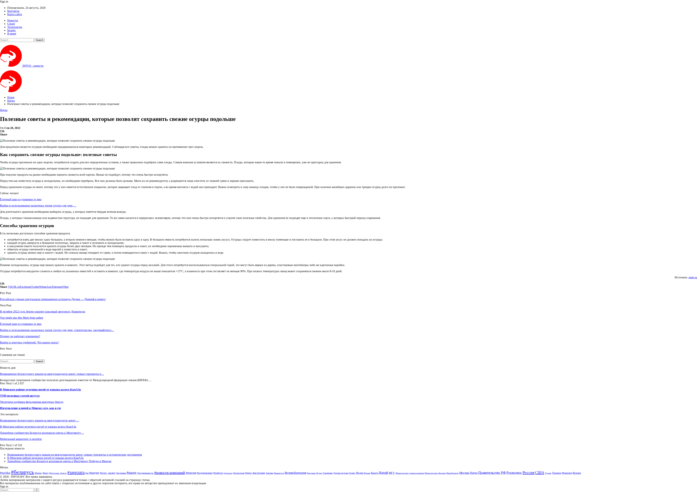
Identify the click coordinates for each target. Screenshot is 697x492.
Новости (12, 20)
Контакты (13, 11)
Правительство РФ (492, 473)
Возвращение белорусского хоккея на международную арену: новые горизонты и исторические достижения (74, 454)
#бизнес (38, 473)
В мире (11, 33)
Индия (359, 473)
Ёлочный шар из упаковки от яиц (21, 199)
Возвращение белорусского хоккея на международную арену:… (39, 420)
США (539, 472)
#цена (248, 473)
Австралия (258, 472)
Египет (352, 473)
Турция (548, 473)
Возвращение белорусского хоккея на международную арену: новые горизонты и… (52, 373)
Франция (567, 473)
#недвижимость (145, 473)
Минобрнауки (452, 473)
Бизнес (11, 30)
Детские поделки (340, 473)
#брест (45, 473)
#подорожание (205, 472)
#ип (87, 473)
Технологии (14, 27)
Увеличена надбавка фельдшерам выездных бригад (31, 401)
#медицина (121, 473)
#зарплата (76, 472)
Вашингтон (279, 473)
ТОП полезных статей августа (20, 395)
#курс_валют (107, 472)
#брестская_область (58, 473)
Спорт (11, 23)
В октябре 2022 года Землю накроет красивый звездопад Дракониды (42, 311)
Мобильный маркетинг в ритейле (21, 439)
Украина (556, 473)
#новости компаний (169, 473)
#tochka (5, 473)
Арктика (269, 473)
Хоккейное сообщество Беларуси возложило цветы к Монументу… (42, 432)
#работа (218, 472)
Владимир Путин (314, 473)
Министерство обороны (435, 473)
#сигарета (228, 473)
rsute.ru (692, 277)
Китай (383, 473)
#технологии (238, 473)
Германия (328, 473)
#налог (132, 473)
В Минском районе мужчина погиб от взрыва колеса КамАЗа (40, 389)
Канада (374, 472)
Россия (528, 472)
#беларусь (22, 472)
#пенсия (191, 472)
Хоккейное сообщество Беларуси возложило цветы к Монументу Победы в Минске (59, 461)
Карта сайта (14, 14)
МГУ (392, 472)
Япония (576, 472)
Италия (367, 473)
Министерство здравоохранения (410, 473)
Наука (3, 110)
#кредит (94, 472)
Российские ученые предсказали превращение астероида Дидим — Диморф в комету (53, 299)
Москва (464, 473)
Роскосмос (514, 473)
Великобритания (295, 473)
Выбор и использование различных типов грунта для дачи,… (38, 205)
